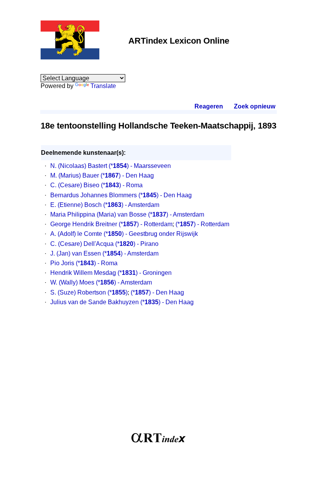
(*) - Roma (122, 185)
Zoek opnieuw (254, 106)
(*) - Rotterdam (145, 224)
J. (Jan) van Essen (75, 253)
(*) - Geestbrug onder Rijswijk (151, 233)
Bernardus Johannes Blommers (93, 195)
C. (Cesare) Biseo (74, 185)
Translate (103, 86)
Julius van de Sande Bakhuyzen (94, 302)
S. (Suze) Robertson (78, 292)
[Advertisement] (158, 373)
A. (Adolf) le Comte (76, 233)
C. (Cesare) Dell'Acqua (82, 243)
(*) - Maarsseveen (140, 166)
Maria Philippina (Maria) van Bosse (98, 214)
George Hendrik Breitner (83, 224)
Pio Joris (62, 263)
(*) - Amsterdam (131, 205)
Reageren (208, 106)
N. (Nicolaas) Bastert (78, 166)
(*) (117, 292)
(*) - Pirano (136, 243)
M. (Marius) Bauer (74, 175)
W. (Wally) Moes (72, 282)
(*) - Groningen (145, 272)
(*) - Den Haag (127, 175)
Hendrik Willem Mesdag (83, 272)
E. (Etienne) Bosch (76, 205)
